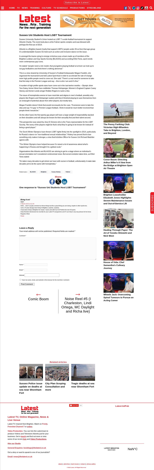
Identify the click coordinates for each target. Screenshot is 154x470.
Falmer (68, 172)
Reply (22, 216)
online (29, 427)
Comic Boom (38, 299)
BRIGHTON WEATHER (122, 448)
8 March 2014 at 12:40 (27, 204)
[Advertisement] (58, 338)
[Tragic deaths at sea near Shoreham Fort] (83, 372)
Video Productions (38, 439)
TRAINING (35, 8)
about (60, 464)
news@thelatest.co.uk (22, 457)
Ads (24, 439)
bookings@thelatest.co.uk (35, 448)
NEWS (25, 8)
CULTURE (46, 8)
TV (18, 8)
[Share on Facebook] (52, 184)
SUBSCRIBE (152, 203)
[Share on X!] (58, 184)
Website (21, 275)
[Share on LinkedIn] (64, 184)
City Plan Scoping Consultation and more (55, 386)
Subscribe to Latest (77, 2)
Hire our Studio (14, 443)
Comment (22, 236)
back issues (75, 464)
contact (82, 464)
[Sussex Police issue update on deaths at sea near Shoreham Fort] (31, 372)
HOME (12, 8)
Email (21, 270)
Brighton (43, 172)
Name (21, 264)
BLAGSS (33, 172)
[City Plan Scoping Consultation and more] (57, 372)
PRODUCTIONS (77, 8)
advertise (66, 464)
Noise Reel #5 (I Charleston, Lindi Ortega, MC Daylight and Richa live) (77, 305)
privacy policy (91, 464)
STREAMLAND (94, 8)
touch (23, 436)
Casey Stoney (56, 172)
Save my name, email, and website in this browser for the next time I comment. (46, 280)
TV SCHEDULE (61, 8)
